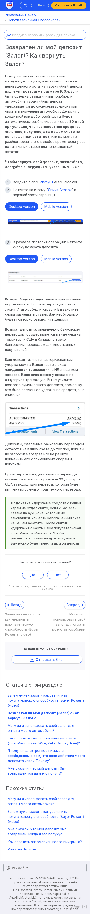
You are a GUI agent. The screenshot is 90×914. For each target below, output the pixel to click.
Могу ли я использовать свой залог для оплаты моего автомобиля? (41, 727)
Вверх (75, 907)
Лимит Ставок (60, 190)
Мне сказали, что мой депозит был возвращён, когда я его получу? (37, 770)
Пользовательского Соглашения (36, 890)
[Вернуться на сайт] (26, 5)
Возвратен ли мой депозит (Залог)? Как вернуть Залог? (43, 715)
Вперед (73, 605)
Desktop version (22, 207)
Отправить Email (68, 5)
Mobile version (56, 207)
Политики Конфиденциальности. (48, 892)
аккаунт (46, 182)
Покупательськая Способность (34, 20)
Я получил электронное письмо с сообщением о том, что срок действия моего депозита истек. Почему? (46, 756)
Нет (57, 575)
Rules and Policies (22, 849)
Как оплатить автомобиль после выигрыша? (45, 842)
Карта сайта (61, 894)
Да (32, 575)
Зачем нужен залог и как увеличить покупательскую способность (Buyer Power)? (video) (46, 700)
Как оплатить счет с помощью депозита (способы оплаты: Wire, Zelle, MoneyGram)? (44, 740)
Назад (16, 605)
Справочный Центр (20, 15)
